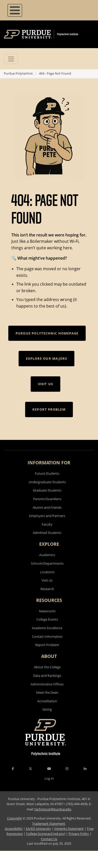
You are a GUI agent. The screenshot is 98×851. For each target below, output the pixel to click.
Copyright (14, 818)
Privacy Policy (79, 833)
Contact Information (47, 636)
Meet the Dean (47, 692)
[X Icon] (31, 769)
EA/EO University (38, 828)
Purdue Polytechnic (18, 73)
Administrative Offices (47, 684)
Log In (49, 778)
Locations (47, 572)
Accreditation (47, 701)
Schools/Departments (47, 563)
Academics (47, 555)
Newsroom (47, 611)
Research (47, 589)
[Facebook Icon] (13, 769)
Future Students (47, 473)
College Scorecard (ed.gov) (45, 833)
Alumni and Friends (47, 507)
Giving (47, 709)
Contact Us (49, 839)
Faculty (47, 524)
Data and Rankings (47, 675)
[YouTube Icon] (49, 769)
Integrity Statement (69, 828)
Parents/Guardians (47, 499)
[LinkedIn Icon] (85, 769)
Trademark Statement (48, 823)
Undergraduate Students (47, 482)
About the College (47, 667)
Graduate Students (47, 490)
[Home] (48, 34)
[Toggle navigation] (11, 59)
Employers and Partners (47, 515)
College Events (47, 619)
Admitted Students (47, 532)
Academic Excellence (47, 628)
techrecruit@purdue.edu (52, 809)
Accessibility (14, 828)
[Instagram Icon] (67, 769)
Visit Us (47, 580)
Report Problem (47, 645)
